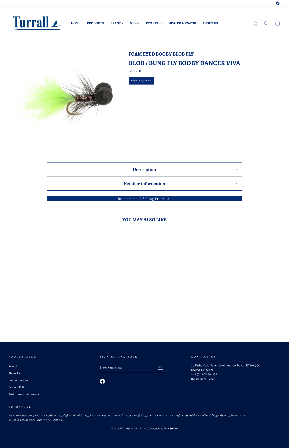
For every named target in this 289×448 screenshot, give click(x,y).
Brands (116, 23)
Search (13, 366)
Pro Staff (154, 23)
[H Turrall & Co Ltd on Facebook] (102, 381)
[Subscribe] (160, 367)
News (134, 23)
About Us (210, 23)
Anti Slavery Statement (23, 394)
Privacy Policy (17, 387)
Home (76, 23)
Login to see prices (141, 80)
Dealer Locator (182, 23)
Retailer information (144, 183)
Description (144, 169)
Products (95, 23)
